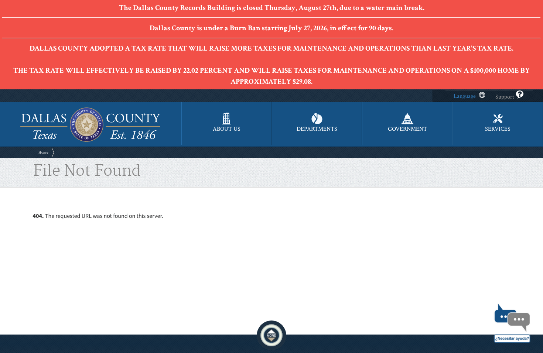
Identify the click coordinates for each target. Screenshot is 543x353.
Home (43, 152)
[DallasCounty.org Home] (90, 141)
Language (465, 96)
